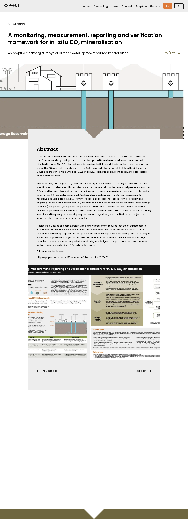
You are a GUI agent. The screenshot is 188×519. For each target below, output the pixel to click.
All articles (19, 24)
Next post (140, 371)
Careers (155, 6)
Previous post (50, 371)
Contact (127, 6)
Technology (101, 6)
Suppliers (141, 6)
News (115, 6)
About (87, 6)
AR (179, 6)
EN (167, 6)
